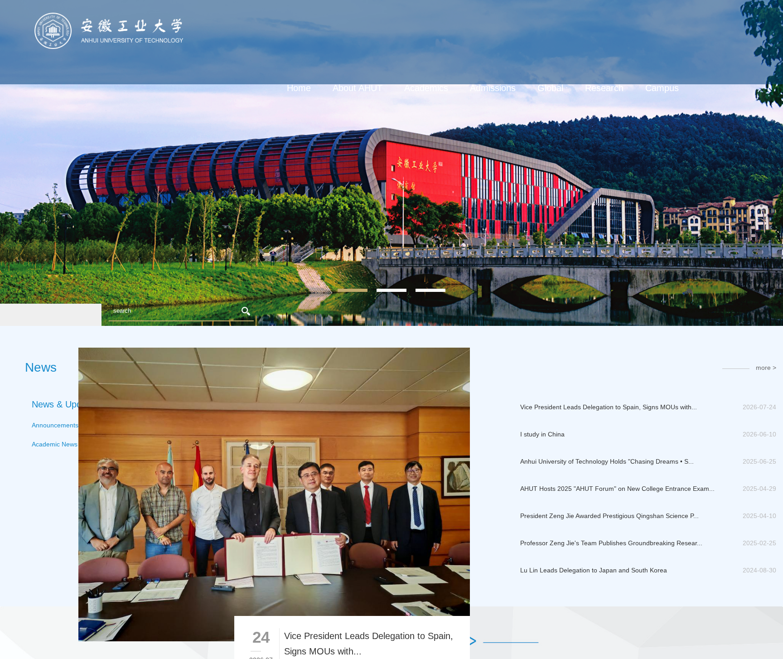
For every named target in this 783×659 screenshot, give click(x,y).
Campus (662, 88)
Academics (426, 88)
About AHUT (357, 88)
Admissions (493, 88)
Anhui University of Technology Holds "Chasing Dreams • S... (607, 461)
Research (604, 88)
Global (550, 88)
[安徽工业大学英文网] (108, 16)
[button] (25, 315)
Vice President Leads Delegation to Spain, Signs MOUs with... (608, 407)
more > (766, 367)
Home (299, 88)
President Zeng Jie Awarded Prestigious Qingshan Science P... (609, 515)
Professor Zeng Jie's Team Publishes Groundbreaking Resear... (611, 543)
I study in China (542, 434)
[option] (391, 163)
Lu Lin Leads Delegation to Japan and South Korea (593, 570)
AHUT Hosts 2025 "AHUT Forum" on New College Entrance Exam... (617, 488)
